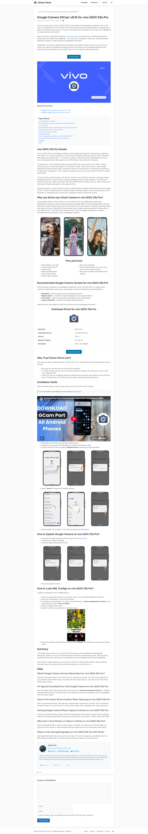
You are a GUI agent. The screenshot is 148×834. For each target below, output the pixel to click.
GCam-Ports (44, 2)
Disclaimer (100, 831)
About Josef (44, 765)
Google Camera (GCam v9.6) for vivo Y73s (56, 110)
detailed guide (77, 391)
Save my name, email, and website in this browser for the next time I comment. (66, 815)
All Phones (94, 2)
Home (40, 12)
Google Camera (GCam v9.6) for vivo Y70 (56, 112)
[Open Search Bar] (111, 2)
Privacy (107, 831)
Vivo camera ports (72, 36)
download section (81, 538)
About (86, 831)
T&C (113, 831)
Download (84, 2)
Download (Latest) (74, 352)
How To (105, 2)
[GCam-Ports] (35, 2)
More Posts (56, 765)
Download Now (74, 57)
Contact (66, 765)
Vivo (44, 12)
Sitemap (68, 831)
